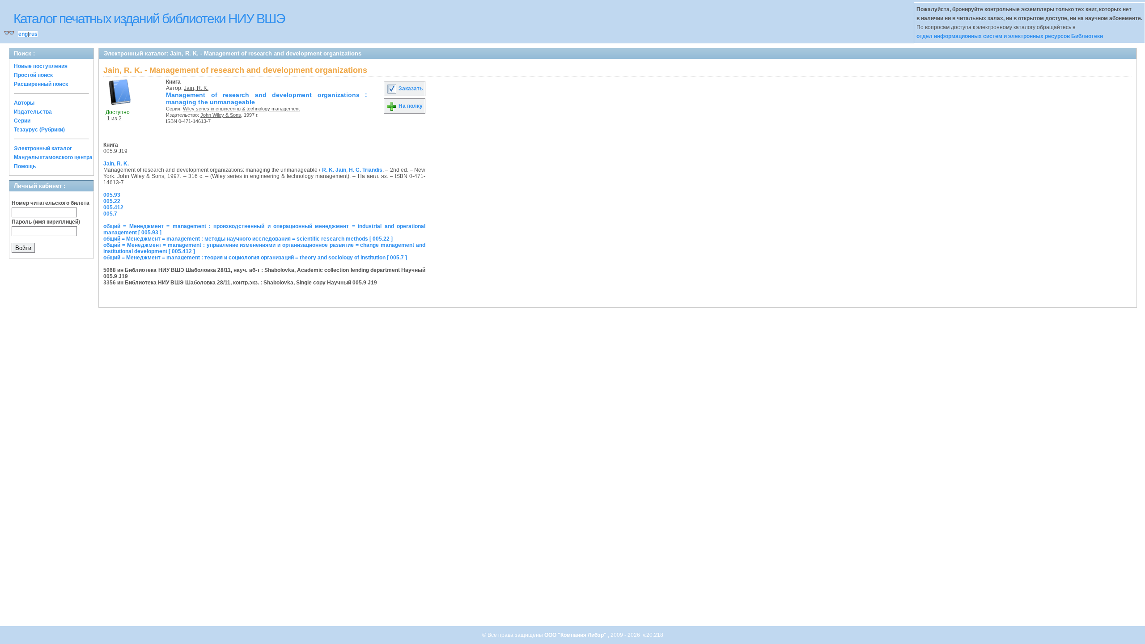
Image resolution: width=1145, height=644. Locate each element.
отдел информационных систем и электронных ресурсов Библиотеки (1009, 36)
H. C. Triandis (365, 170)
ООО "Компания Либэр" (576, 635)
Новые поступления (41, 66)
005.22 (111, 201)
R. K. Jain (334, 170)
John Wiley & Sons (220, 115)
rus (33, 34)
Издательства (33, 112)
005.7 (110, 214)
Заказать (410, 88)
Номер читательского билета (50, 203)
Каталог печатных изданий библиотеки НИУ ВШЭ (149, 18)
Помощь (25, 166)
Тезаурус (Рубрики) (39, 130)
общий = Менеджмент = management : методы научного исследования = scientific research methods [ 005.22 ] (248, 239)
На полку (410, 106)
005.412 (113, 207)
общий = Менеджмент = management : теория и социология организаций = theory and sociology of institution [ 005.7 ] (255, 257)
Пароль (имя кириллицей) (46, 222)
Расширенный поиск (41, 84)
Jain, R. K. (196, 88)
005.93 (111, 195)
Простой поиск (33, 75)
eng (23, 34)
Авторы (24, 103)
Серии (22, 121)
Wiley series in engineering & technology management (241, 108)
